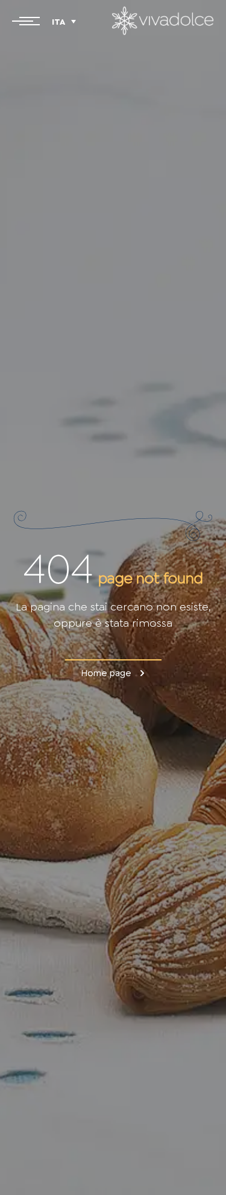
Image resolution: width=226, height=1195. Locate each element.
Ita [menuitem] (58, 22)
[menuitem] (64, 21)
